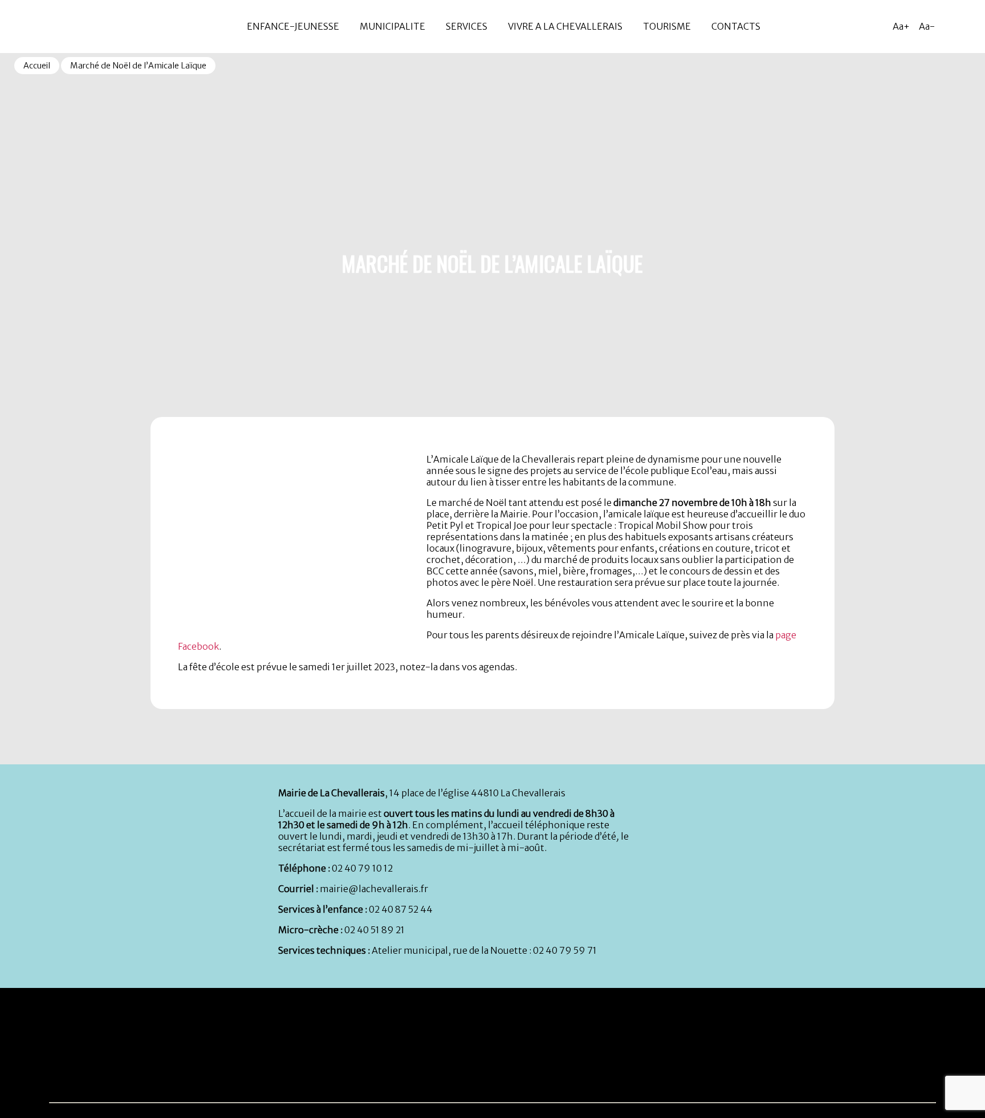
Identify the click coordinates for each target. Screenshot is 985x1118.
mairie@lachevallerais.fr (374, 888)
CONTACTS (735, 26)
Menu (11, 5)
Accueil (36, 65)
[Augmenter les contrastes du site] (950, 26)
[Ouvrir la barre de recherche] (973, 26)
